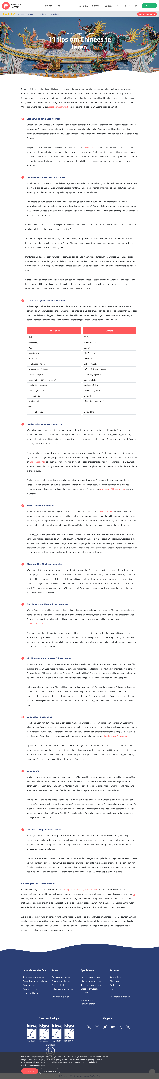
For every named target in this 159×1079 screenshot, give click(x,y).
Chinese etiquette (35, 623)
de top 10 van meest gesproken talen (80, 889)
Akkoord (29, 1071)
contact (108, 5)
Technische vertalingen (91, 985)
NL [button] (126, 5)
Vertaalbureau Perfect (58, 106)
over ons (95, 5)
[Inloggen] (136, 6)
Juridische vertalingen (90, 977)
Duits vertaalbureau (61, 977)
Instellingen (49, 1071)
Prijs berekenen (147, 14)
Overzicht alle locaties (120, 996)
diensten (48, 5)
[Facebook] (97, 1027)
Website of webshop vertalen (90, 990)
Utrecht (113, 989)
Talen (55, 970)
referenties (83, 5)
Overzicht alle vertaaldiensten (88, 1001)
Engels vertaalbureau (61, 981)
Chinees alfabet (106, 511)
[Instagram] (120, 1027)
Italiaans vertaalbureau (62, 989)
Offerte (149, 5)
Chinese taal (89, 147)
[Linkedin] (105, 1027)
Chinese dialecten (37, 461)
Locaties (114, 970)
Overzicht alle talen (60, 996)
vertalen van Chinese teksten (112, 489)
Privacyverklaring (30, 993)
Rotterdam (115, 985)
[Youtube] (112, 1027)
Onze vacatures (30, 989)
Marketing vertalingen (91, 981)
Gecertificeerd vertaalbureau (36, 981)
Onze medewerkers (31, 985)
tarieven (72, 5)
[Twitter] (89, 1027)
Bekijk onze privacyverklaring (33, 1065)
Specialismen (88, 970)
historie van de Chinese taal (115, 736)
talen (60, 5)
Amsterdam (115, 977)
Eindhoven (114, 981)
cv (134, 894)
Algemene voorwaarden (33, 977)
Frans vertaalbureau (61, 985)
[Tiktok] (128, 1027)
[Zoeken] (118, 6)
